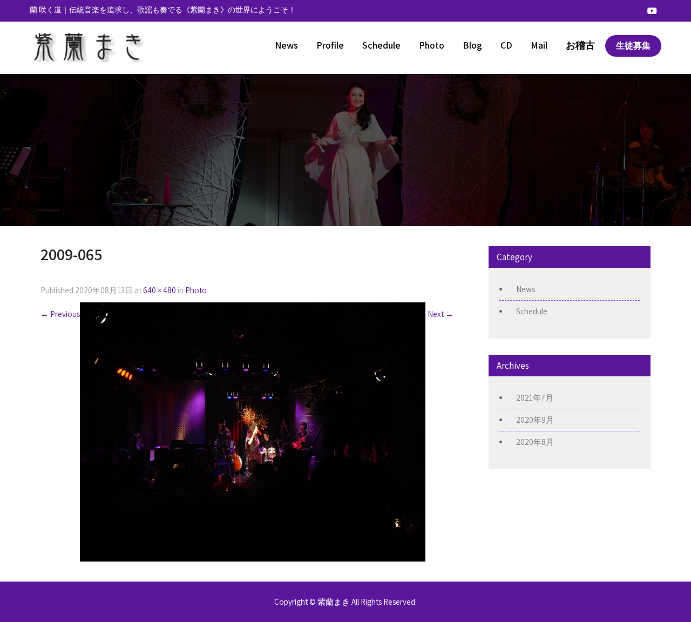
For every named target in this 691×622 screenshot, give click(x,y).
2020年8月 (535, 442)
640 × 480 (159, 290)
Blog (472, 45)
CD (506, 45)
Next (440, 314)
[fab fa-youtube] (652, 10)
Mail (539, 45)
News (286, 45)
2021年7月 (534, 398)
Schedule (381, 45)
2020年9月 (535, 420)
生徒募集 (633, 45)
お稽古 (580, 45)
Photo (431, 45)
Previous (60, 314)
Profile (330, 45)
